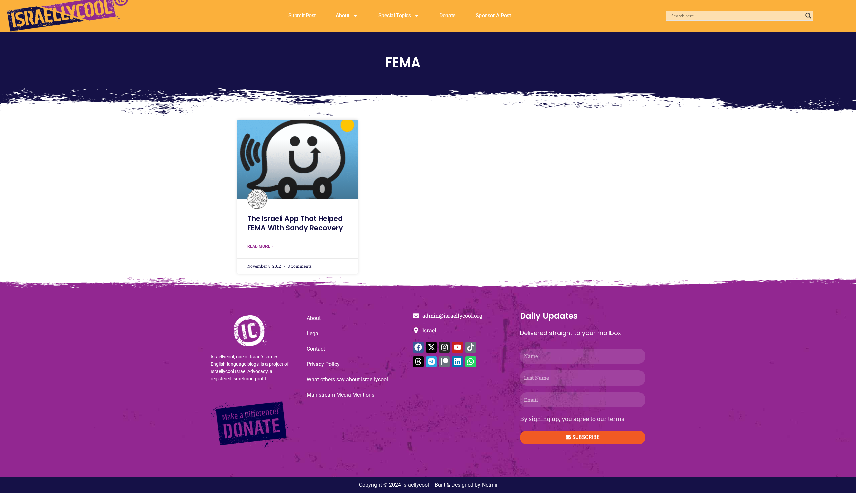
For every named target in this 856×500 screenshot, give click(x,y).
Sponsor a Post (493, 15)
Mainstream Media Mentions (340, 395)
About (342, 15)
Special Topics (394, 15)
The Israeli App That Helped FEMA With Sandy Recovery (295, 223)
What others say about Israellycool (347, 379)
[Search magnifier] (808, 15)
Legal (313, 333)
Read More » (260, 246)
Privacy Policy (323, 364)
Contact (316, 349)
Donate (447, 15)
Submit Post (302, 15)
